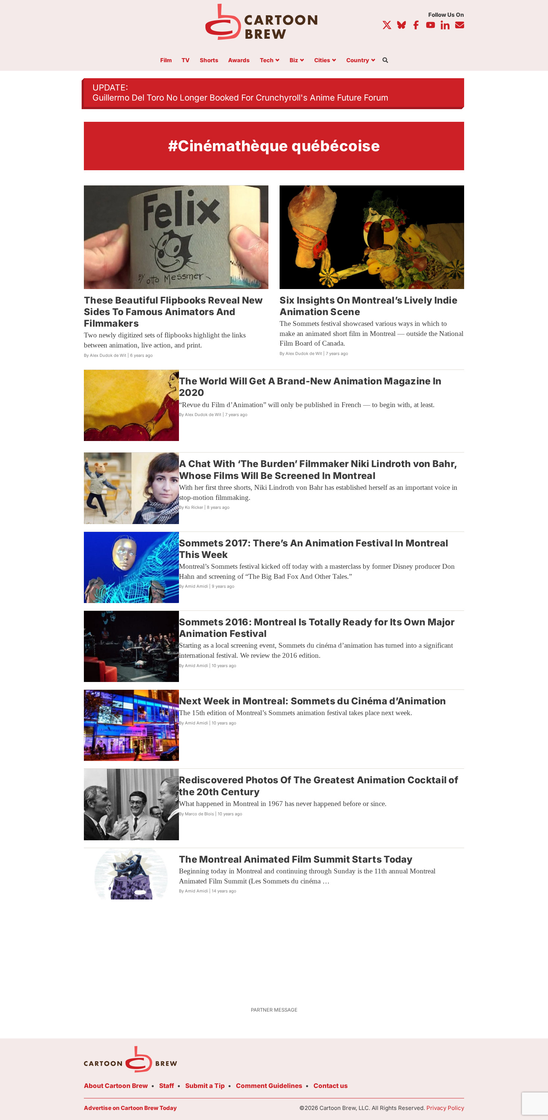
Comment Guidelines (269, 1085)
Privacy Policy (445, 1107)
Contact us (331, 1085)
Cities (322, 60)
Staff (166, 1085)
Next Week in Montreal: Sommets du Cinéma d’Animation (312, 701)
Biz (294, 60)
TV (186, 60)
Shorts (209, 60)
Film (166, 60)
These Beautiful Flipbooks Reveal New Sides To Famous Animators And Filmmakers (173, 312)
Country (357, 60)
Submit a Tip (205, 1085)
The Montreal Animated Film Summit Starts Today (296, 859)
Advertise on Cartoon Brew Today (130, 1107)
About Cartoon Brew (116, 1085)
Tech (267, 60)
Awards (239, 60)
